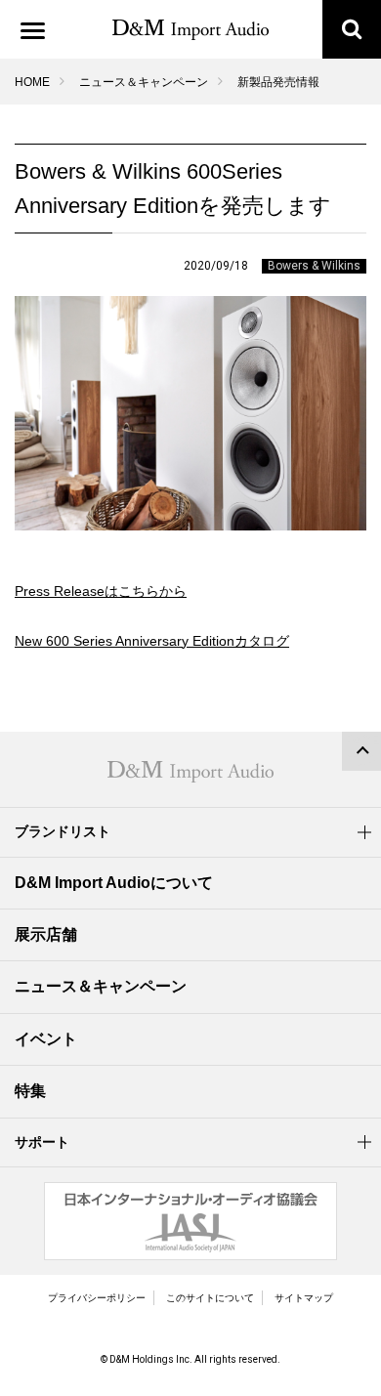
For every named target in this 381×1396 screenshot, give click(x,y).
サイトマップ (304, 1297)
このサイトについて (210, 1297)
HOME (32, 82)
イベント (46, 1039)
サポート (42, 1142)
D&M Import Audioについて (114, 882)
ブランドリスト (62, 831)
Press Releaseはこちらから (101, 591)
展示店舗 (46, 934)
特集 (30, 1090)
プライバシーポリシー (97, 1297)
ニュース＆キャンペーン (143, 82)
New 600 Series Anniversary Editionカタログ (152, 641)
